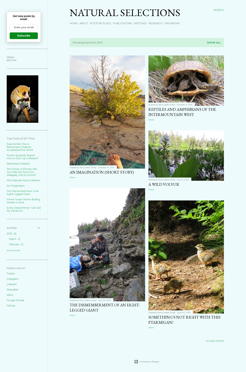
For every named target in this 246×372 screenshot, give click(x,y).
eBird (10, 294)
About (83, 23)
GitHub (11, 305)
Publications (122, 23)
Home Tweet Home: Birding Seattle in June (23, 201)
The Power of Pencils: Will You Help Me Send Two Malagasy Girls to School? (22, 172)
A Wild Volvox (163, 184)
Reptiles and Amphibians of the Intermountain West (182, 112)
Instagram (13, 278)
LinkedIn (12, 284)
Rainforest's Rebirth (18, 163)
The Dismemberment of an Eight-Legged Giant (23, 193)
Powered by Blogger (149, 361)
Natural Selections (125, 12)
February (16, 244)
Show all (214, 42)
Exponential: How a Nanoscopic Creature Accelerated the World (20, 147)
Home (74, 23)
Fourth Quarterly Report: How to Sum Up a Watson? (22, 157)
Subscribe (23, 35)
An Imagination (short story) (102, 172)
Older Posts (215, 341)
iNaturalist (12, 289)
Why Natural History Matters (23, 180)
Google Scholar (15, 300)
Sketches (140, 23)
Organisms (172, 23)
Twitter (11, 273)
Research (155, 23)
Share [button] (72, 177)
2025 (11, 233)
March (14, 239)
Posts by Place (100, 23)
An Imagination (16, 185)
